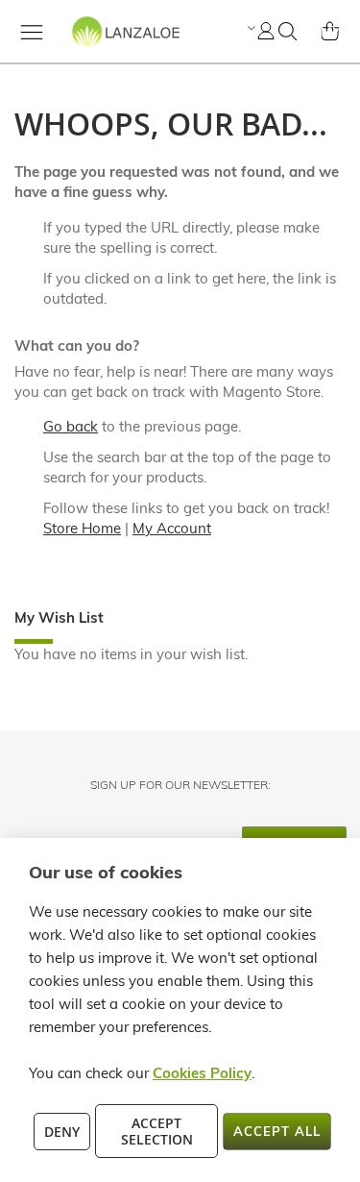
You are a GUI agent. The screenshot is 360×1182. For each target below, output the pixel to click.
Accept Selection (157, 1131)
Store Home (82, 528)
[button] (249, 27)
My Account (171, 528)
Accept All (277, 1131)
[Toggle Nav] (31, 31)
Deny (62, 1131)
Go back (70, 426)
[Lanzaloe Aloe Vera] (97, 48)
